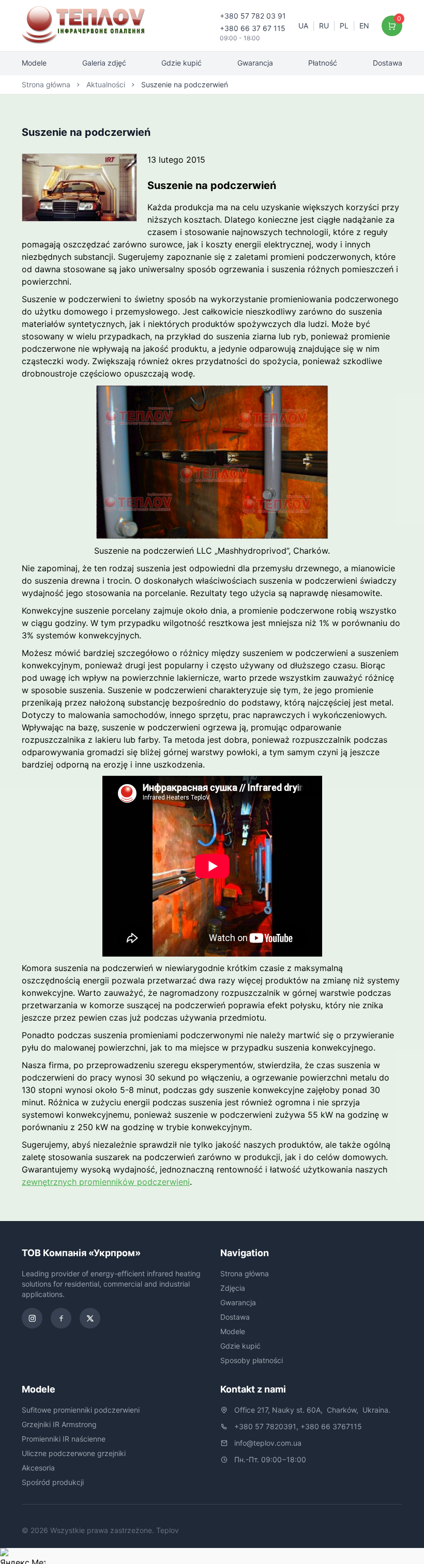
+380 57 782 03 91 (253, 15)
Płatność (322, 62)
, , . (312, 1409)
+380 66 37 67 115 (252, 28)
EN (364, 25)
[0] (392, 26)
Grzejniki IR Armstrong (59, 1424)
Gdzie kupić (181, 62)
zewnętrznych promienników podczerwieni (106, 1182)
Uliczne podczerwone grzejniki (74, 1453)
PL (344, 25)
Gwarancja (255, 62)
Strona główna (46, 84)
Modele (34, 62)
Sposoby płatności (251, 1360)
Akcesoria (38, 1467)
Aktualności (105, 84)
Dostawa (387, 62)
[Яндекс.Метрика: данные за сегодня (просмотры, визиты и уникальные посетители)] (23, 1556)
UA (303, 25)
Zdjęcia (232, 1288)
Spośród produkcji (53, 1482)
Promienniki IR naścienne (63, 1438)
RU (324, 25)
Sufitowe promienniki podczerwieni (81, 1409)
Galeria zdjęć (104, 62)
